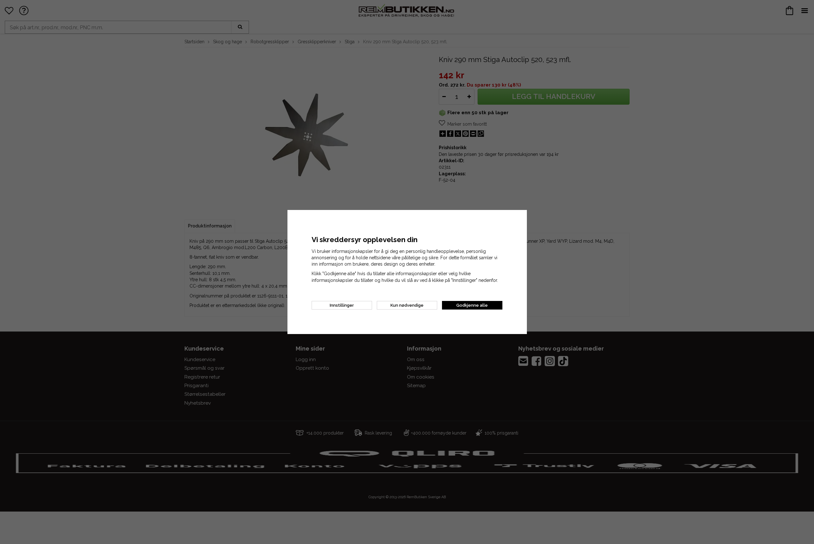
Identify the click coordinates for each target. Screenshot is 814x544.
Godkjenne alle (472, 305)
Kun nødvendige (407, 305)
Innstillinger (342, 305)
